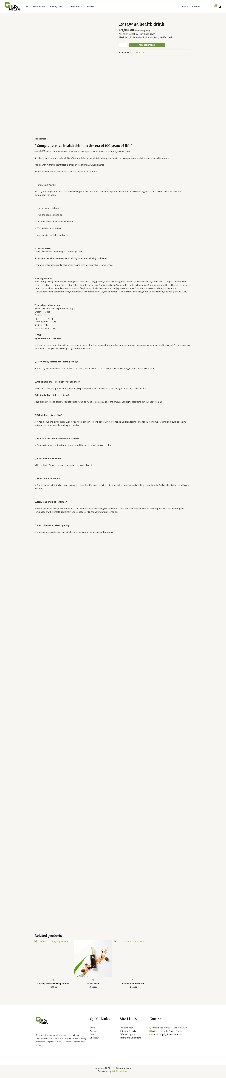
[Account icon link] (220, 6)
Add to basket (147, 45)
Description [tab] (41, 138)
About (185, 6)
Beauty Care (56, 6)
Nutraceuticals (74, 6)
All (27, 6)
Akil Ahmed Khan (120, 1071)
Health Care (39, 6)
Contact (196, 6)
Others (90, 6)
